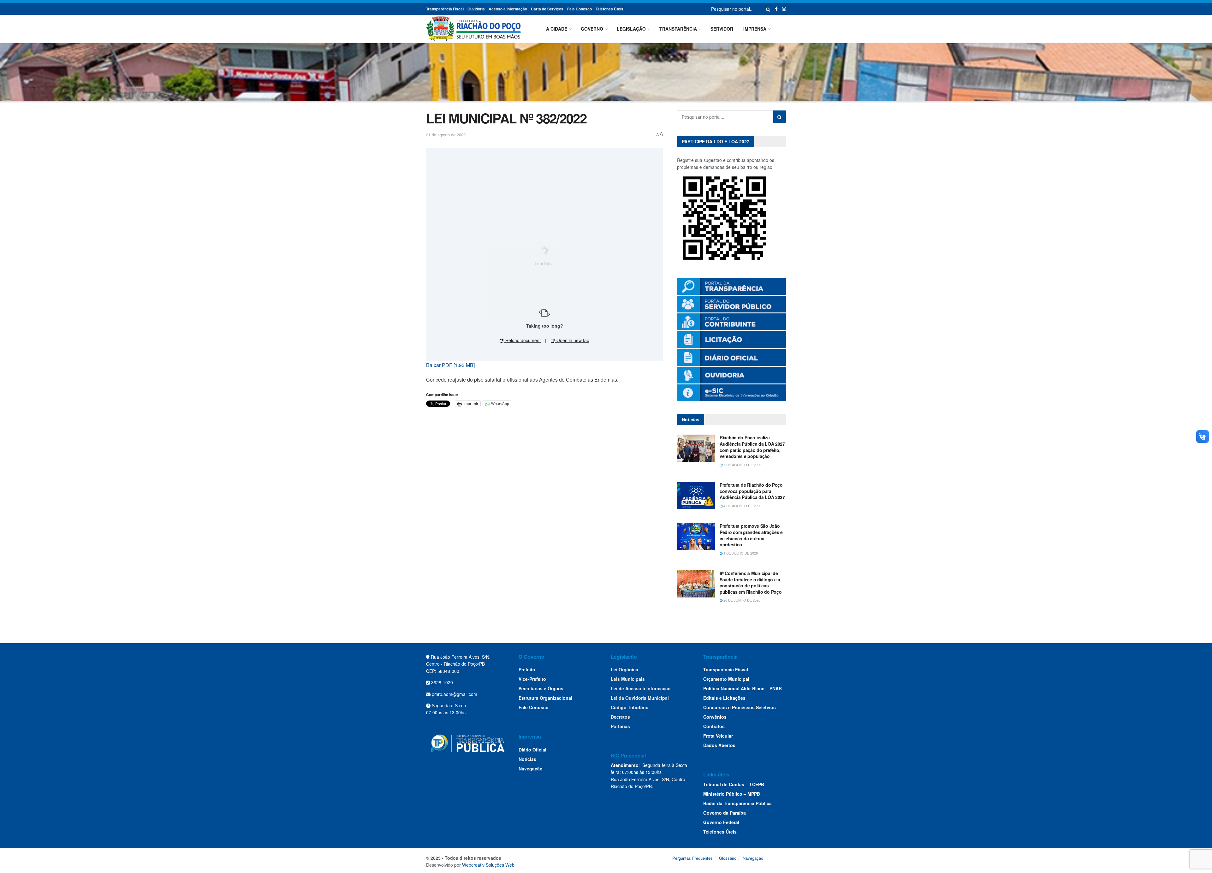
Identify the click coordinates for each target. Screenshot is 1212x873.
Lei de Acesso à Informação (641, 688)
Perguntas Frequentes (692, 858)
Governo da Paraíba (724, 813)
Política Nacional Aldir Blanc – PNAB (742, 688)
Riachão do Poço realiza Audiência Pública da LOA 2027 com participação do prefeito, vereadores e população (752, 446)
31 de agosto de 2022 (446, 135)
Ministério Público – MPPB (731, 794)
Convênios (715, 717)
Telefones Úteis (609, 9)
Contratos (714, 726)
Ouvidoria (476, 9)
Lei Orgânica (624, 669)
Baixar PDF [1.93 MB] (450, 365)
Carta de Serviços (547, 9)
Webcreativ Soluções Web (488, 865)
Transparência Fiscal (445, 9)
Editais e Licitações (724, 698)
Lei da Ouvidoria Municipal (640, 698)
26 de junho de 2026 (741, 600)
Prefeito (527, 669)
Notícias (527, 759)
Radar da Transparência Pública (737, 803)
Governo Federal (721, 822)
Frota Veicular (718, 736)
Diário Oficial (532, 749)
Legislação (631, 29)
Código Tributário (630, 707)
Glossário (727, 858)
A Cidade (556, 29)
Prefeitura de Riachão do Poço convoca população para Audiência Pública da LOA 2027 (752, 491)
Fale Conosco (579, 9)
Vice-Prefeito (532, 679)
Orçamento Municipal (726, 679)
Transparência (678, 29)
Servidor (721, 29)
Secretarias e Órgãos (541, 688)
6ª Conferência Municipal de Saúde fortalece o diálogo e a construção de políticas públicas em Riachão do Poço (750, 582)
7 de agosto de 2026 (741, 464)
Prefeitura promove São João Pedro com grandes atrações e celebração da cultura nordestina (751, 535)
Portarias (620, 726)
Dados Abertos (719, 745)
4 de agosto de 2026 (741, 505)
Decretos (620, 717)
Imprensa (754, 29)
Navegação (531, 768)
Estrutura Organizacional (545, 698)
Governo (592, 29)
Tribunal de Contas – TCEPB (733, 784)
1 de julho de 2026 (740, 552)
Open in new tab (572, 340)
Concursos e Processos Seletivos (739, 707)
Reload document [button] (522, 340)
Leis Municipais (628, 679)
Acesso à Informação (508, 9)
